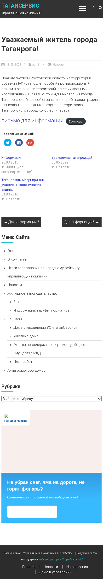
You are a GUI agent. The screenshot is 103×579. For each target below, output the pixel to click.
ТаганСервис (20, 6)
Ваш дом (14, 319)
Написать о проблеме (32, 512)
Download (76, 121)
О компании (17, 259)
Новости (58, 64)
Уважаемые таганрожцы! (72, 157)
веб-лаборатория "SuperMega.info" (61, 559)
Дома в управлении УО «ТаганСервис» (45, 327)
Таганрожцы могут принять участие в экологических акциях (23, 184)
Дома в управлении (55, 572)
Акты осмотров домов (26, 370)
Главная (13, 251)
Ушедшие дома (25, 336)
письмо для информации (32, 120)
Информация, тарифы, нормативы (41, 310)
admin (36, 64)
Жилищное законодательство (32, 293)
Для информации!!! (21, 222)
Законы (19, 302)
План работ (22, 361)
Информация (11, 157)
